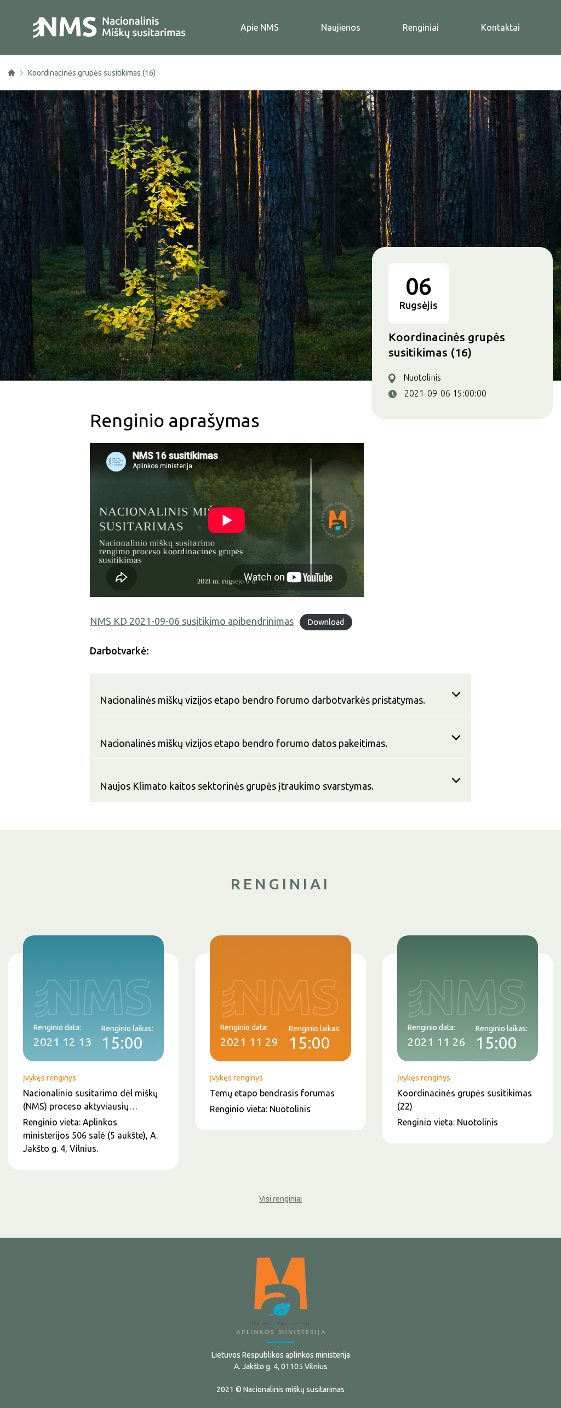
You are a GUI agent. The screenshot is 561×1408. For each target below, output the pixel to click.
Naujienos (340, 27)
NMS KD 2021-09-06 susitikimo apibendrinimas (192, 621)
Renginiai (421, 27)
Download (325, 622)
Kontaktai (500, 27)
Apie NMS (260, 27)
